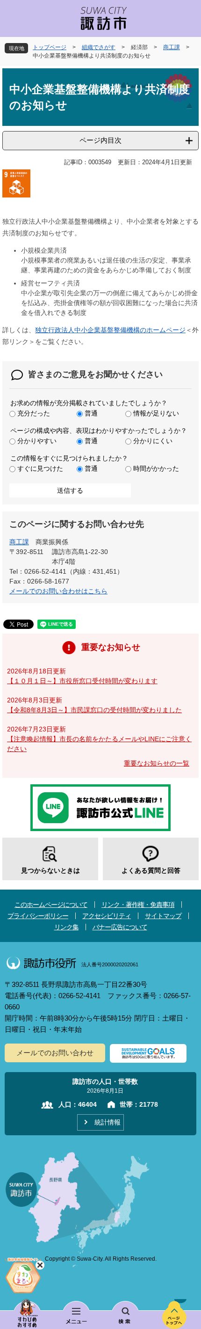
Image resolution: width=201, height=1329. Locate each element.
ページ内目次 (100, 140)
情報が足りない (156, 413)
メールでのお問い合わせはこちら (58, 591)
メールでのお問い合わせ (54, 1053)
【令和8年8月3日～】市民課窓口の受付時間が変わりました (94, 710)
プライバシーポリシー (37, 916)
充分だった (33, 413)
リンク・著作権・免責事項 (137, 904)
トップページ (49, 47)
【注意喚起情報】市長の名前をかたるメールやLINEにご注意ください (99, 743)
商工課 (171, 47)
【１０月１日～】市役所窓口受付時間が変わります (82, 681)
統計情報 (107, 1122)
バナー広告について (120, 927)
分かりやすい (37, 441)
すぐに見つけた (40, 468)
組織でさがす (98, 47)
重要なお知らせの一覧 (156, 763)
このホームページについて (50, 904)
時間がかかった (156, 468)
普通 (91, 413)
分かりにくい (152, 441)
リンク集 (66, 927)
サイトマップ (163, 916)
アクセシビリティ (106, 916)
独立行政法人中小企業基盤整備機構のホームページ (110, 330)
